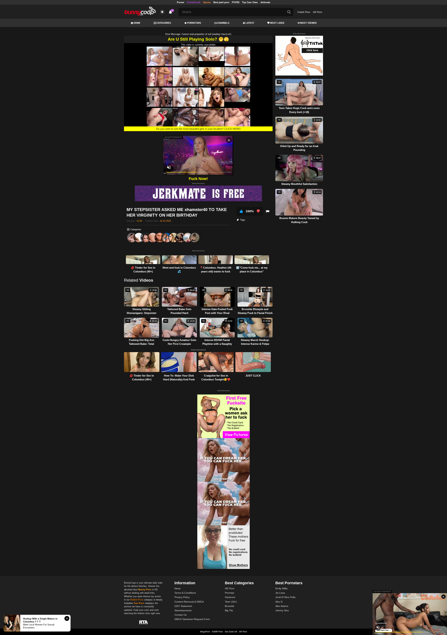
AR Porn (243, 631)
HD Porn (229, 588)
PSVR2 (235, 2)
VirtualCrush (193, 2)
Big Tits (229, 610)
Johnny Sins (282, 610)
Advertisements (183, 610)
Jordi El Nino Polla (285, 597)
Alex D (279, 601)
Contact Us (180, 614)
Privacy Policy (182, 597)
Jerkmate (265, 2)
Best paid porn (221, 2)
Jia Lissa (280, 592)
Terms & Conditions (185, 592)
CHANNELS (223, 23)
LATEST (250, 23)
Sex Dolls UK (231, 631)
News (177, 588)
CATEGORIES (163, 23)
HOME (137, 23)
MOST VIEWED (308, 23)
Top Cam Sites (250, 2)
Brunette (229, 606)
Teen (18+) (231, 601)
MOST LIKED (277, 23)
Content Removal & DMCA (189, 601)
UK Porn (317, 12)
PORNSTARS (194, 23)
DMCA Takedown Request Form (192, 619)
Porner (180, 2)
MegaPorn (205, 631)
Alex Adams (281, 606)
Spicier (207, 2)
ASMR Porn (217, 631)
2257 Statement (183, 606)
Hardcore (230, 597)
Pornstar (229, 592)
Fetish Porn (304, 12)
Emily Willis (281, 588)
